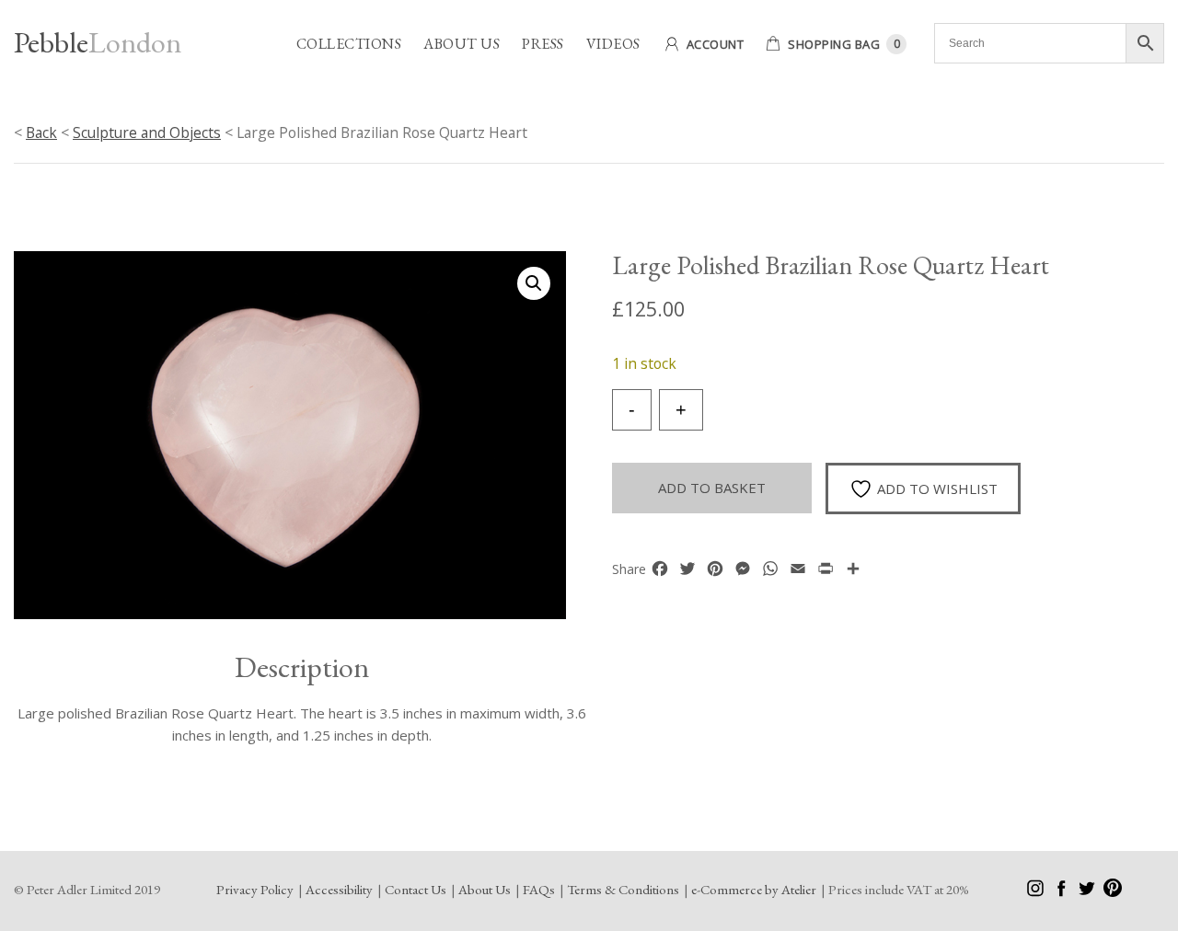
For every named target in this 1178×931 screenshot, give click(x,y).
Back (41, 132)
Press (543, 43)
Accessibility (339, 889)
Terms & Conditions (623, 889)
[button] (533, 283)
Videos (613, 43)
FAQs (539, 889)
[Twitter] (1088, 892)
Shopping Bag (834, 44)
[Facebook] (1062, 892)
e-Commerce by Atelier (753, 889)
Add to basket (712, 487)
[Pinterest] (1112, 892)
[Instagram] (1036, 892)
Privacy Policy (255, 889)
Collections (349, 43)
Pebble (97, 42)
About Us (461, 43)
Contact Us (415, 889)
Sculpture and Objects (147, 132)
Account (716, 44)
